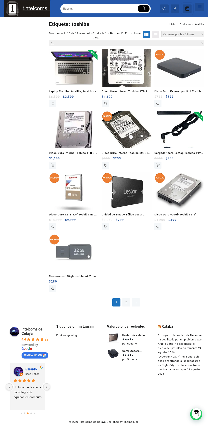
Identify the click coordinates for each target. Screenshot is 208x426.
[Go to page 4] (34, 413)
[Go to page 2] (28, 413)
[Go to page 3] (31, 413)
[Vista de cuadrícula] (146, 34)
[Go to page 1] (24, 413)
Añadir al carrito (52, 103)
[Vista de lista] (155, 34)
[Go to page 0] (21, 413)
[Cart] (187, 8)
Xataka (167, 326)
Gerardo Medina (33, 369)
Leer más (157, 103)
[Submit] (144, 8)
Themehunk (131, 421)
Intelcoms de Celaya (32, 331)
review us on (33, 355)
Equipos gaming (66, 335)
